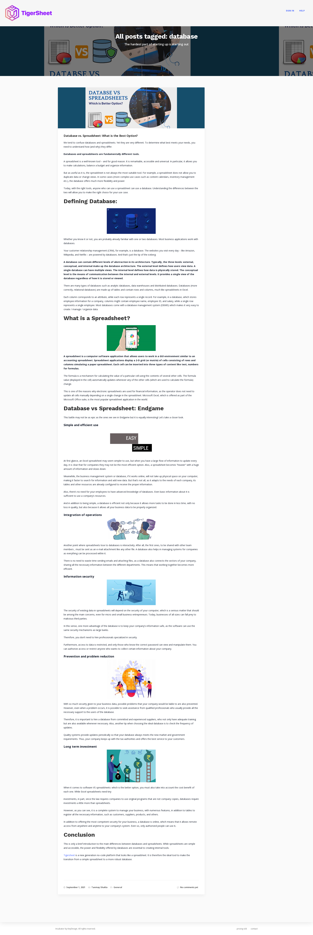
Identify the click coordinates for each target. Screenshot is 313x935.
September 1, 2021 (75, 887)
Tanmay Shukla (99, 887)
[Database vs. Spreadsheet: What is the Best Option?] (134, 112)
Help (302, 10)
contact (254, 928)
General (118, 887)
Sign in (290, 10)
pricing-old (242, 928)
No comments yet (189, 887)
